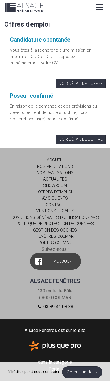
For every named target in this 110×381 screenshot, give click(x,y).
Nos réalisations (55, 172)
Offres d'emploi (55, 191)
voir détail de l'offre (81, 83)
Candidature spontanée (40, 39)
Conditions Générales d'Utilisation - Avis (55, 217)
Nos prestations (55, 166)
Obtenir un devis (82, 371)
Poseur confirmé (31, 95)
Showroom (55, 185)
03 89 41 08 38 (57, 306)
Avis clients (55, 198)
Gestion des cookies (55, 230)
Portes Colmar (55, 242)
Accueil (55, 159)
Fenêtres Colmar (55, 236)
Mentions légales (55, 210)
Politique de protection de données (55, 223)
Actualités (55, 179)
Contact (55, 204)
